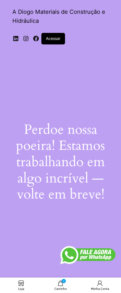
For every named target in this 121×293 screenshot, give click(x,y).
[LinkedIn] (15, 38)
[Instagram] (26, 38)
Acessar (53, 38)
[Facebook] (36, 38)
